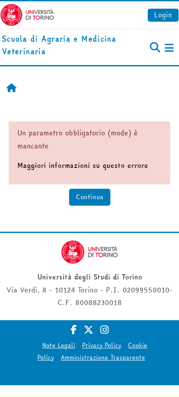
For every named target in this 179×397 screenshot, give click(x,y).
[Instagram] (104, 329)
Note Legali (58, 345)
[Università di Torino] (27, 14)
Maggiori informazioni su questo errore (82, 165)
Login (163, 15)
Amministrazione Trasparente (103, 357)
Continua (89, 197)
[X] (88, 329)
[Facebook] (73, 329)
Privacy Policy (101, 345)
